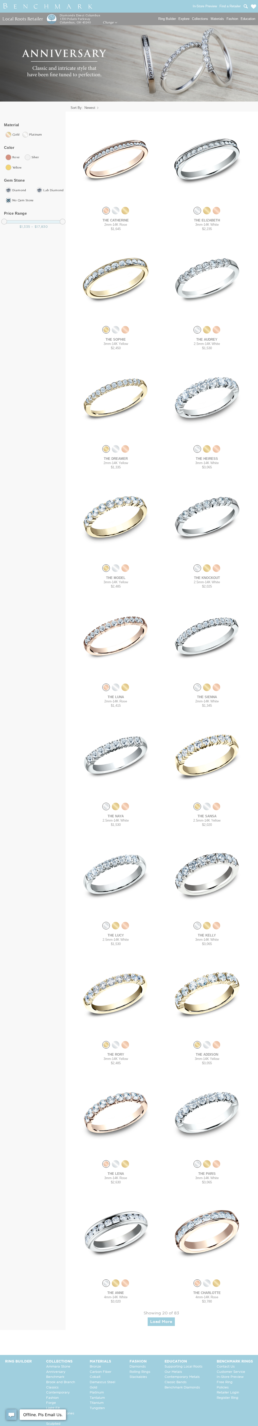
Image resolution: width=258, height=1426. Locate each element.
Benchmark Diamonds (182, 1387)
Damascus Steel (102, 1382)
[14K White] (115, 210)
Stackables (138, 1377)
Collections (200, 19)
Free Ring (225, 1382)
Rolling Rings (140, 1372)
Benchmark (55, 1377)
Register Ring (227, 1398)
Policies (223, 1387)
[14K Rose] (106, 210)
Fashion (232, 19)
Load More (161, 1322)
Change (109, 22)
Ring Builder (167, 19)
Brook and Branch (60, 1382)
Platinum (97, 1392)
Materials (217, 19)
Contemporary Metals (182, 1377)
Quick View (116, 198)
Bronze (95, 1366)
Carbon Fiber (100, 1372)
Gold (93, 1387)
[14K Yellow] (125, 210)
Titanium (97, 1403)
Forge (51, 1403)
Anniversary (56, 1372)
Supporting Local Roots (183, 1366)
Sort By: (77, 108)
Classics (52, 1387)
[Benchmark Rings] (48, 6)
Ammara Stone (58, 1366)
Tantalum (97, 1398)
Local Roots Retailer (23, 18)
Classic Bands (175, 1382)
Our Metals (173, 1372)
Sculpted (53, 1423)
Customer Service (231, 1372)
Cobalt (95, 1377)
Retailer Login (228, 1392)
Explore (183, 19)
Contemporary (58, 1392)
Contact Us (226, 1366)
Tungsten (97, 1408)
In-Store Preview (230, 1377)
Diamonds (138, 1366)
